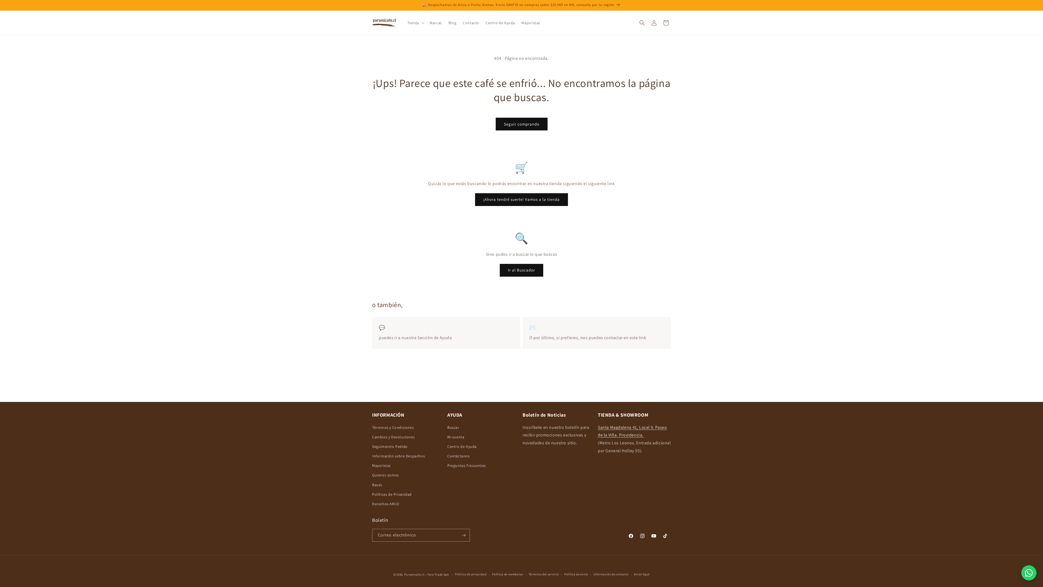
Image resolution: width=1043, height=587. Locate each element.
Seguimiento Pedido (390, 446)
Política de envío (576, 574)
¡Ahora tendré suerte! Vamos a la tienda (521, 199)
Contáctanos (458, 456)
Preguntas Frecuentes (466, 465)
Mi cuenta (455, 437)
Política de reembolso (507, 574)
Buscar (453, 427)
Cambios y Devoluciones (393, 437)
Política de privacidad (470, 574)
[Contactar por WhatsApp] (1028, 572)
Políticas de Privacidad (392, 494)
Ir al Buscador (521, 270)
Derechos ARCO (385, 503)
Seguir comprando (521, 124)
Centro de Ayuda (462, 446)
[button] (415, 23)
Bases (377, 484)
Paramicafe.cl (414, 574)
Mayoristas (381, 465)
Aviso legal (642, 574)
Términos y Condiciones (393, 427)
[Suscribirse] (464, 535)
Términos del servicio (544, 574)
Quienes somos (385, 475)
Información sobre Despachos (398, 456)
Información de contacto (611, 574)
